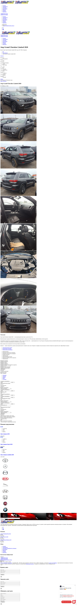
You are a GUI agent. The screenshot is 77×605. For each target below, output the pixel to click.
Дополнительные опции (7, 347)
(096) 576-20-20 (3, 81)
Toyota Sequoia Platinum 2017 (5, 539)
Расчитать (2, 413)
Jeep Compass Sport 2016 (6, 444)
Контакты (4, 11)
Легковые (4, 375)
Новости (4, 9)
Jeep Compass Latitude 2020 (7, 454)
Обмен (1, 79)
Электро (4, 376)
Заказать (2, 55)
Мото (4, 378)
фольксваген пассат (30, 563)
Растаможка (5, 8)
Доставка (4, 7)
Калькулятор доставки (7, 348)
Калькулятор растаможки (7, 349)
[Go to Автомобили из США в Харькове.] (3, 51)
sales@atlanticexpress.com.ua (9, 25)
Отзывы (4, 10)
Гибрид (4, 377)
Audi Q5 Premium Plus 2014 (5, 533)
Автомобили (5, 6)
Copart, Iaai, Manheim (53, 562)
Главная (4, 5)
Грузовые (4, 379)
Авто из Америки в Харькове (6, 562)
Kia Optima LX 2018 (4, 536)
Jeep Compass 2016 (5, 433)
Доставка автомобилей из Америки (9, 548)
